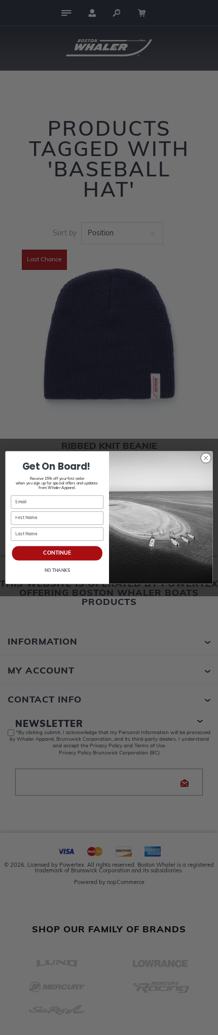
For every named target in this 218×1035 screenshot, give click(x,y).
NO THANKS (57, 571)
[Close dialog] (205, 458)
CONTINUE (57, 553)
